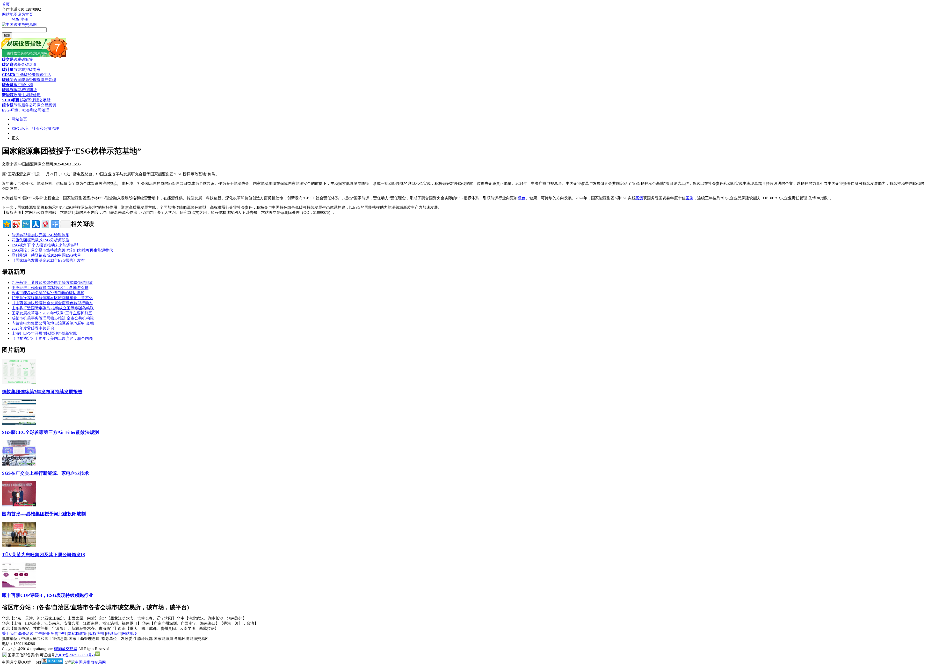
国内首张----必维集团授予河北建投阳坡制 (44, 513)
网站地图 (9, 14)
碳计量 (8, 69)
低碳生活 (43, 75)
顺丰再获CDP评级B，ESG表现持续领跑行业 (47, 595)
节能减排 (21, 69)
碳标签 (27, 59)
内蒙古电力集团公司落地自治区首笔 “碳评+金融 (53, 323)
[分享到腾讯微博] (25, 223)
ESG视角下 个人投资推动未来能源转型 (45, 245)
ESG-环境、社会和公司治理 (25, 110)
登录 (15, 19)
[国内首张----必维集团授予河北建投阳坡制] (19, 505)
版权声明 (97, 633)
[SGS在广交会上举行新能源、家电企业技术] (19, 464)
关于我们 (9, 633)
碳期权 (19, 90)
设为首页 (25, 14)
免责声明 (59, 633)
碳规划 (8, 90)
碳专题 (8, 105)
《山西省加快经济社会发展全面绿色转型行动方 (52, 303)
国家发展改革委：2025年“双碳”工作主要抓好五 (52, 313)
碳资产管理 (46, 80)
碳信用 (35, 95)
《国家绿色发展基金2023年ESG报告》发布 (48, 260)
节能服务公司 (25, 105)
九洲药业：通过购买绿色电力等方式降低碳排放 (52, 283)
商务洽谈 (26, 633)
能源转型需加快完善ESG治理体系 (40, 235)
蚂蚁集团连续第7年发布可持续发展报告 (42, 391)
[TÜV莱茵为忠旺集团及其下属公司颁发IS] (19, 546)
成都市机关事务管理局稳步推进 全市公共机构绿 (53, 318)
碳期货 (31, 90)
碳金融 (8, 85)
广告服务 (42, 633)
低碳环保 (27, 100)
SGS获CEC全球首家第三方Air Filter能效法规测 (50, 432)
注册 (24, 19)
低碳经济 (27, 75)
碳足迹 (8, 64)
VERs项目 (11, 100)
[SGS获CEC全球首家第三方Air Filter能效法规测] (19, 424)
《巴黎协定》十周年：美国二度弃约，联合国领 (52, 338)
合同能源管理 (25, 80)
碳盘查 (31, 64)
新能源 (8, 95)
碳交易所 (43, 100)
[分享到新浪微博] (16, 223)
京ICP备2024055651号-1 (75, 655)
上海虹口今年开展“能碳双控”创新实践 (44, 333)
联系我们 (113, 633)
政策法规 (21, 95)
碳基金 (19, 64)
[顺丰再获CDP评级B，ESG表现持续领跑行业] (19, 586)
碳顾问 (8, 80)
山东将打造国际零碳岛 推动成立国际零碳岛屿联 (53, 308)
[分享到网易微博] (45, 223)
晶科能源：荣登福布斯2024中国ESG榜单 (46, 255)
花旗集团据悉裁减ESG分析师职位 (40, 240)
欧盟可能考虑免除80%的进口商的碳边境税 (48, 293)
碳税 (17, 59)
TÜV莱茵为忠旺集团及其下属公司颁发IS (43, 554)
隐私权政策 (78, 633)
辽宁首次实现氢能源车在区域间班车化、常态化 (52, 298)
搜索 (7, 35)
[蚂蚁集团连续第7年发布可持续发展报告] (19, 383)
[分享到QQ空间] (6, 223)
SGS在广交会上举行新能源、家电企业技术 (45, 473)
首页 (6, 4)
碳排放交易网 (65, 649)
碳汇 (17, 85)
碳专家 (35, 69)
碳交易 (8, 59)
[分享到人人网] (35, 223)
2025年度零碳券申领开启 (33, 328)
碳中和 (27, 85)
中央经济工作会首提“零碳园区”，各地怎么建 (50, 288)
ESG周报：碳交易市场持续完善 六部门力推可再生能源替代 (62, 250)
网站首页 (19, 119)
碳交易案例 (46, 105)
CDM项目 (10, 75)
